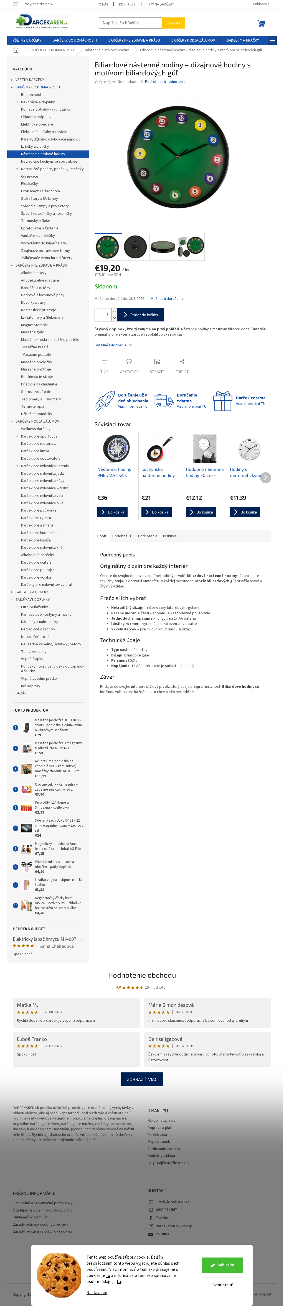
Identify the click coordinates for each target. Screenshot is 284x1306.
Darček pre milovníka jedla (43, 473)
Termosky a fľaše (35, 221)
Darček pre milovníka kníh (42, 547)
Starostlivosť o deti (37, 392)
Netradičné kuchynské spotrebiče (49, 161)
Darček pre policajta (37, 570)
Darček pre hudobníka (39, 533)
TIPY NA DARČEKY (160, 4)
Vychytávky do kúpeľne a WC (45, 243)
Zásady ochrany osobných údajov (40, 1224)
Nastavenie (97, 1293)
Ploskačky (29, 183)
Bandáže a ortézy (35, 288)
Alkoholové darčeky (37, 555)
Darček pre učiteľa (36, 562)
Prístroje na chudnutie (39, 384)
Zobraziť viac (142, 1079)
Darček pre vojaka (36, 577)
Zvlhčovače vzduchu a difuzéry (46, 258)
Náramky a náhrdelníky (39, 622)
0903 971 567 (166, 1210)
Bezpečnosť (31, 95)
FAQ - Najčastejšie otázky (168, 1163)
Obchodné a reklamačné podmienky (43, 1203)
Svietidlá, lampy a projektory (45, 206)
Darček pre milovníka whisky (44, 488)
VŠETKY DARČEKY (30, 80)
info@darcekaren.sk (172, 1201)
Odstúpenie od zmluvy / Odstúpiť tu (42, 1210)
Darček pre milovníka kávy (42, 481)
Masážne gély (32, 332)
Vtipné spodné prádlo (39, 678)
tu (108, 1276)
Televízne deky (34, 652)
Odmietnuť (222, 1285)
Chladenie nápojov (36, 117)
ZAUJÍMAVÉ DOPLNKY (33, 599)
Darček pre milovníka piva (42, 503)
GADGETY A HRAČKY (32, 592)
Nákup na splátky (162, 1120)
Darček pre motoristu (39, 443)
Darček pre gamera (37, 525)
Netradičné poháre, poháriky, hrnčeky (52, 169)
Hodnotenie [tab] (148, 536)
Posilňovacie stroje (37, 377)
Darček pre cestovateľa (40, 458)
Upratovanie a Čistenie (40, 228)
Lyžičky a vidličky (35, 146)
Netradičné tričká (35, 637)
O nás (103, 4)
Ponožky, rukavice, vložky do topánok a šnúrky (52, 669)
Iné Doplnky (30, 686)
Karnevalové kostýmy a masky (46, 614)
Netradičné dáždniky (38, 629)
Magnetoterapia (34, 325)
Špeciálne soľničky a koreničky (46, 213)
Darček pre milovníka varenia (45, 466)
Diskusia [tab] (170, 536)
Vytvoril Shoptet (257, 1294)
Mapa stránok (159, 1141)
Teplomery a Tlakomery (41, 399)
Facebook (164, 1218)
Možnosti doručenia (167, 298)
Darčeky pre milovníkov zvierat (46, 584)
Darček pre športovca (39, 436)
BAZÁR (21, 693)
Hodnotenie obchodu (142, 974)
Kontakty (127, 4)
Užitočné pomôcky (36, 414)
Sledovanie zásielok (164, 1149)
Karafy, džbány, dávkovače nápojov (50, 139)
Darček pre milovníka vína (42, 496)
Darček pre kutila (35, 451)
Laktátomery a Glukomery (42, 317)
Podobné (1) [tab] (122, 536)
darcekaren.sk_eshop (174, 1226)
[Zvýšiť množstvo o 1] (114, 311)
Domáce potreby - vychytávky (46, 109)
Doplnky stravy (33, 302)
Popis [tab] (102, 536)
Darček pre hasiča (36, 540)
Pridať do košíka (144, 314)
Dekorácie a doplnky (38, 102)
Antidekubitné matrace (40, 280)
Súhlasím (226, 1265)
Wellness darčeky (35, 429)
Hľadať (174, 23)
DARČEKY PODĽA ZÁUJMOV (37, 421)
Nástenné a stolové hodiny (43, 154)
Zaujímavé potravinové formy (45, 251)
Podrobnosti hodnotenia (165, 82)
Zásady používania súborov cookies (42, 1231)
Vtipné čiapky (32, 659)
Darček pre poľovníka (39, 510)
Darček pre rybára (36, 518)
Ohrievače (29, 176)
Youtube (162, 1234)
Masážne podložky (36, 362)
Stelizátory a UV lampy (39, 198)
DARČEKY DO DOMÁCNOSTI (38, 87)
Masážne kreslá (35, 347)
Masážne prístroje (36, 369)
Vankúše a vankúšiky (38, 236)
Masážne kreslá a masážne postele (50, 340)
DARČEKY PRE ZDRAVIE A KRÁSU (41, 265)
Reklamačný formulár (30, 1217)
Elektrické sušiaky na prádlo (44, 132)
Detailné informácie (111, 345)
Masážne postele (36, 354)
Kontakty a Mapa (161, 1156)
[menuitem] (27, 40)
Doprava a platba (162, 1128)
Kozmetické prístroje (38, 310)
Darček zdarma (160, 1135)
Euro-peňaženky (34, 607)
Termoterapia (32, 406)
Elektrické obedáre (37, 124)
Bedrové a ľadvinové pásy (42, 295)
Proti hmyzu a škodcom (40, 191)
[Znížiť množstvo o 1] (114, 318)
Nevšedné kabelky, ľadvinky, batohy (51, 644)
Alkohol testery (34, 273)
